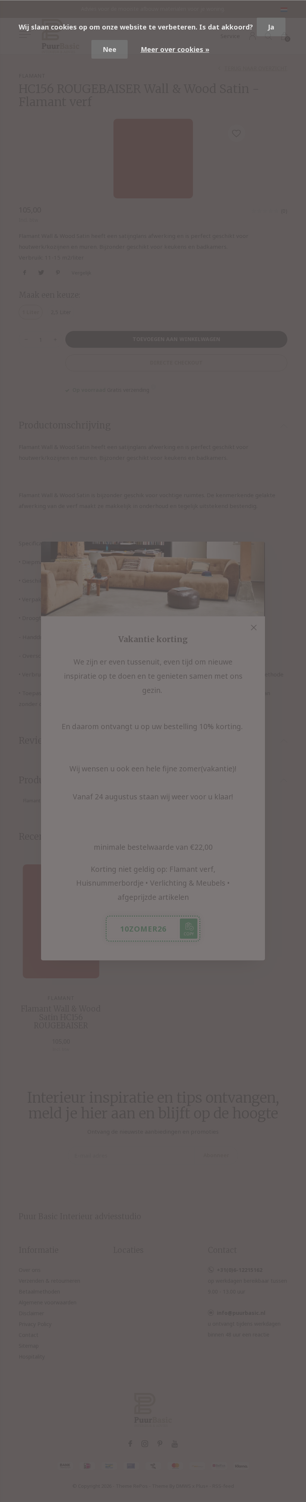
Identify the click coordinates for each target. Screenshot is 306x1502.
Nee (109, 49)
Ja (271, 26)
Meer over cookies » (175, 49)
